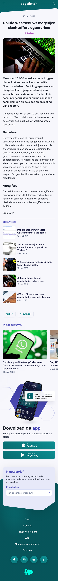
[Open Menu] (4, 4)
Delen (30, 33)
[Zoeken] (54, 4)
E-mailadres (12, 487)
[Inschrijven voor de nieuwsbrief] (49, 492)
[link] (29, 4)
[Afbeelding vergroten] (50, 43)
